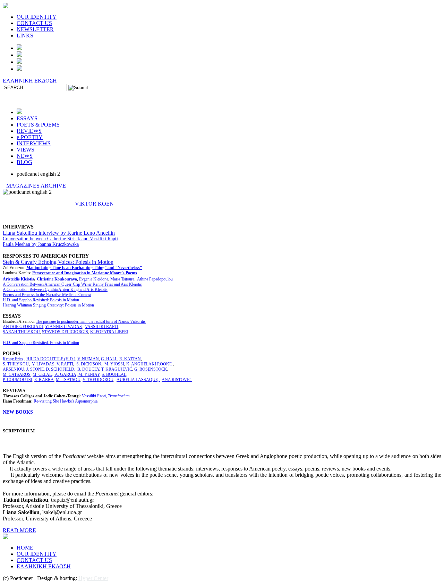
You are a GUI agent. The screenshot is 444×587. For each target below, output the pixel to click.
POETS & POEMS (38, 125)
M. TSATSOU (68, 379)
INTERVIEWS (34, 143)
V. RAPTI (65, 364)
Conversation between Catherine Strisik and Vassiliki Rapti (60, 238)
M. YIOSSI (114, 364)
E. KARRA (44, 379)
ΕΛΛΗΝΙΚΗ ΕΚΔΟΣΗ (30, 81)
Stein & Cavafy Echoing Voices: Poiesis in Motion (58, 262)
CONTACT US (34, 23)
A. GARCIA (65, 374)
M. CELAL (42, 374)
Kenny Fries (13, 358)
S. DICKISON (88, 364)
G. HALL (109, 358)
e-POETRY (30, 137)
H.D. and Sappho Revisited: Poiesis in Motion (41, 299)
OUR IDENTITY (37, 17)
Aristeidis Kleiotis (18, 279)
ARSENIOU (13, 369)
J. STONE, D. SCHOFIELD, (51, 369)
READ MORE (19, 530)
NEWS (25, 156)
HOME (25, 548)
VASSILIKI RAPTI (101, 326)
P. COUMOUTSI (17, 379)
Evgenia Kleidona (93, 279)
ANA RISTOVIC (177, 379)
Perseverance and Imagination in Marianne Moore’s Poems (84, 272)
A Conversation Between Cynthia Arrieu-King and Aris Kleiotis (55, 289)
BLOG (24, 162)
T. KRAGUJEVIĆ (116, 369)
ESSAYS (27, 118)
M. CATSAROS (17, 374)
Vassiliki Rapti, (106, 396)
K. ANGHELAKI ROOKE (149, 364)
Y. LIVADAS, (44, 364)
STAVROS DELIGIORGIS (65, 331)
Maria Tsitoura (122, 279)
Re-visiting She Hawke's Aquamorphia (65, 401)
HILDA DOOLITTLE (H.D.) (50, 358)
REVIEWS (29, 131)
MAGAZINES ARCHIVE (36, 186)
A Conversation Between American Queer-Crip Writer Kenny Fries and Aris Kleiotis (72, 284)
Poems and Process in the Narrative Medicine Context (47, 294)
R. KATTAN (130, 358)
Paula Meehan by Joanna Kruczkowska (41, 244)
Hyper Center (93, 578)
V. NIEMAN (88, 358)
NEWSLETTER (35, 29)
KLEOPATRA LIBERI (109, 331)
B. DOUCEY (88, 369)
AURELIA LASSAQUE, (138, 379)
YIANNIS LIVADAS (63, 326)
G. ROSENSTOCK (150, 369)
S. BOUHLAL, (114, 374)
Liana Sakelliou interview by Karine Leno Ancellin (59, 233)
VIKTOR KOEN (94, 204)
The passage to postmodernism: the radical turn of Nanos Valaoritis (91, 321)
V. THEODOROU (98, 379)
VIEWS (25, 150)
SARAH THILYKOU (21, 331)
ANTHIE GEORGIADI (23, 326)
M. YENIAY (89, 374)
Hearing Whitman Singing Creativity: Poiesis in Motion (48, 305)
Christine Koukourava (57, 279)
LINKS (25, 35)
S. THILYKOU (16, 364)
